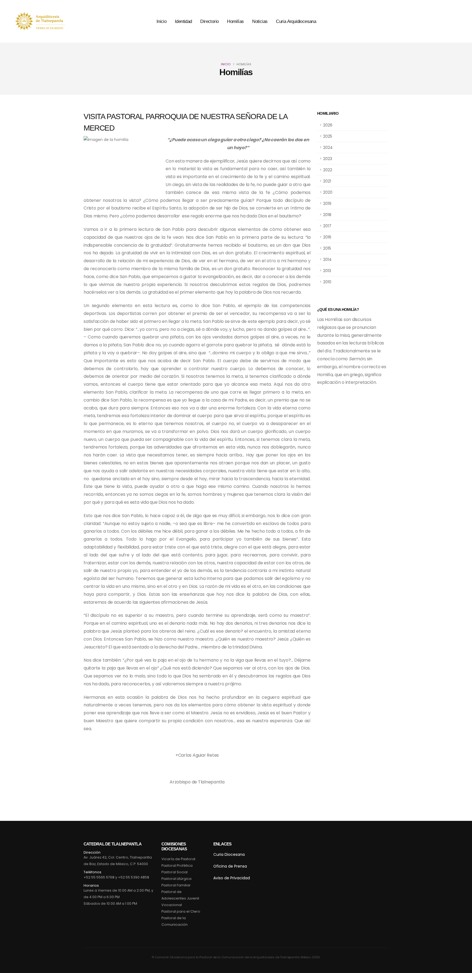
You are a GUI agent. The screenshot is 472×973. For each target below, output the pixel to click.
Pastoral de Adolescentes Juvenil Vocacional (180, 898)
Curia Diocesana (229, 854)
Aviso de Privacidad (231, 878)
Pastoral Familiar (176, 885)
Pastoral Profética (177, 865)
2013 (327, 270)
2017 (327, 226)
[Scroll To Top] (462, 967)
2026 (327, 125)
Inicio (161, 21)
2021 (327, 181)
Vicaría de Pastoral (178, 859)
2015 (327, 248)
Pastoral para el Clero (180, 911)
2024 (328, 147)
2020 (327, 192)
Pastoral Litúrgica (176, 878)
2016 (327, 237)
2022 (327, 170)
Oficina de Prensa (230, 866)
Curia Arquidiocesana (296, 21)
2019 (327, 203)
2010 (327, 282)
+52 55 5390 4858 (133, 877)
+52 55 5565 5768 (99, 877)
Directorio (209, 21)
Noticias (259, 21)
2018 (327, 214)
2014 (327, 259)
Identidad (183, 21)
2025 (327, 136)
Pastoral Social (174, 872)
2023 (327, 158)
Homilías (235, 21)
